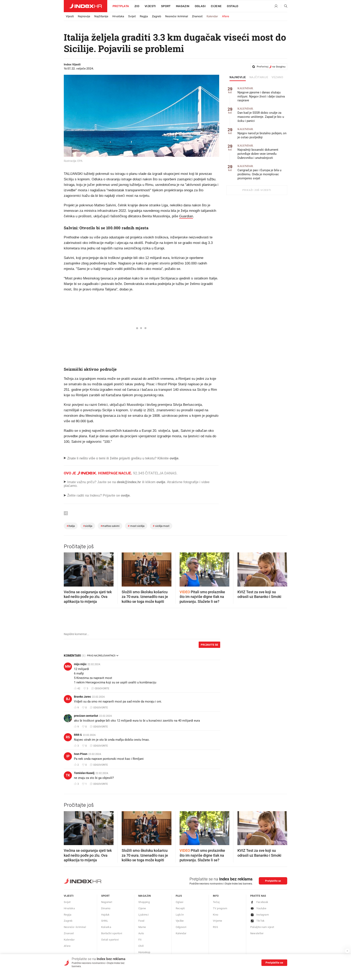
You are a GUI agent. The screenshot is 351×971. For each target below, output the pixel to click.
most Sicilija (136, 525)
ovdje (160, 482)
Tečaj (216, 902)
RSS (215, 927)
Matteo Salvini (110, 525)
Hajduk (105, 914)
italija (71, 525)
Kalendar (212, 16)
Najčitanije (101, 16)
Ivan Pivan (80, 754)
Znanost (197, 16)
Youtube (261, 908)
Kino (215, 914)
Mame (142, 927)
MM (68, 666)
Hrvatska (118, 16)
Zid (136, 6)
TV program (220, 908)
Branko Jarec (82, 696)
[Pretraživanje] (284, 6)
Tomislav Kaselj (84, 773)
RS (68, 737)
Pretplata (121, 6)
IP (67, 756)
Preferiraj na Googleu (271, 66)
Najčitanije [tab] (258, 77)
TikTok (260, 920)
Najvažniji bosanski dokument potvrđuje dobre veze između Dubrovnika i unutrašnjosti (257, 152)
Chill (141, 945)
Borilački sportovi (111, 933)
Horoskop (144, 952)
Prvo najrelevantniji (101, 655)
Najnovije (84, 16)
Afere (225, 16)
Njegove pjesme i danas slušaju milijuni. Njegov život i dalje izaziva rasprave (261, 94)
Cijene (216, 6)
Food (141, 920)
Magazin (144, 895)
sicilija (87, 525)
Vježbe (180, 920)
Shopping (144, 902)
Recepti (180, 908)
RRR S (78, 734)
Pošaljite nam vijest (262, 927)
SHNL (104, 920)
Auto (141, 933)
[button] (69, 568)
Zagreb (156, 16)
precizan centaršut (86, 715)
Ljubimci (143, 914)
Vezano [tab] (277, 77)
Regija (144, 16)
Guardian (186, 216)
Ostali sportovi (110, 939)
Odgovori (181, 927)
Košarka (106, 927)
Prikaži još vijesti (256, 190)
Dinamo (105, 908)
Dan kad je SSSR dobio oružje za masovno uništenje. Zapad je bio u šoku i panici (260, 115)
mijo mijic (80, 664)
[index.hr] (85, 6)
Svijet (132, 16)
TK (68, 775)
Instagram (262, 914)
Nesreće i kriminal (176, 16)
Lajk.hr (180, 914)
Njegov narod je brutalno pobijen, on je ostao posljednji (261, 133)
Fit (139, 939)
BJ (68, 699)
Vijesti (150, 6)
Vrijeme (217, 920)
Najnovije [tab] (238, 77)
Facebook (262, 902)
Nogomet (106, 902)
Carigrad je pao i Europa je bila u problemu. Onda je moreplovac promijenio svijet (259, 172)
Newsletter (257, 933)
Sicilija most (161, 525)
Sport (166, 6)
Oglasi (200, 6)
